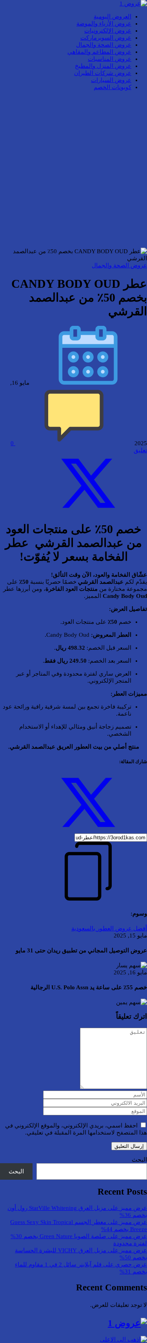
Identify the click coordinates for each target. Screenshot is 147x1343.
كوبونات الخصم (112, 87)
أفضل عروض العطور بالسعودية (109, 928)
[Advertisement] (73, 170)
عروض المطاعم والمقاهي (99, 52)
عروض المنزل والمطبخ (103, 66)
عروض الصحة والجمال (103, 45)
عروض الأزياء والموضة (103, 23)
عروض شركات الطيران (102, 73)
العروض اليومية (112, 16)
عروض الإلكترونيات (107, 30)
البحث (139, 1160)
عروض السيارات (111, 80)
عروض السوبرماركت (105, 38)
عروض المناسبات (109, 59)
